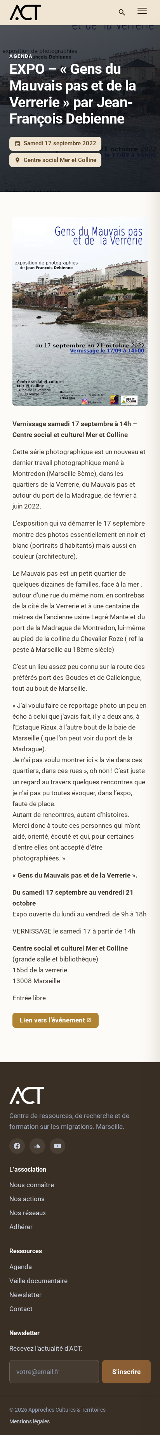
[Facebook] (17, 1146)
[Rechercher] (121, 12)
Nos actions (27, 1199)
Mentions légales (29, 1421)
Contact (21, 1309)
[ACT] (25, 12)
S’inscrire (126, 1372)
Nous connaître (31, 1185)
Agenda (21, 56)
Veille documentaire (38, 1281)
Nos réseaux (27, 1213)
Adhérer (21, 1227)
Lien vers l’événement (52, 1020)
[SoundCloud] (37, 1146)
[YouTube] (57, 1146)
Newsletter (25, 1295)
